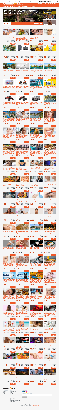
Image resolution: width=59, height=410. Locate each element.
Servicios (30, 6)
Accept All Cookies (48, 1)
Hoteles (9, 6)
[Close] (58, 1)
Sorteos (33, 6)
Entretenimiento (18, 6)
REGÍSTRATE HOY (52, 3)
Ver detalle (38, 24)
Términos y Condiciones (13, 394)
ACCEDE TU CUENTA (41, 3)
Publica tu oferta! (12, 398)
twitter (25, 392)
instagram (26, 392)
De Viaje (13, 6)
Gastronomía (5, 6)
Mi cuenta (11, 392)
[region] (29, 1)
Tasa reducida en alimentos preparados (15, 400)
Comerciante (12, 399)
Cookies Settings (41, 1)
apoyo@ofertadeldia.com (36, 405)
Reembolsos (11, 393)
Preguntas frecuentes (13, 391)
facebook (23, 392)
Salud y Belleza (25, 6)
